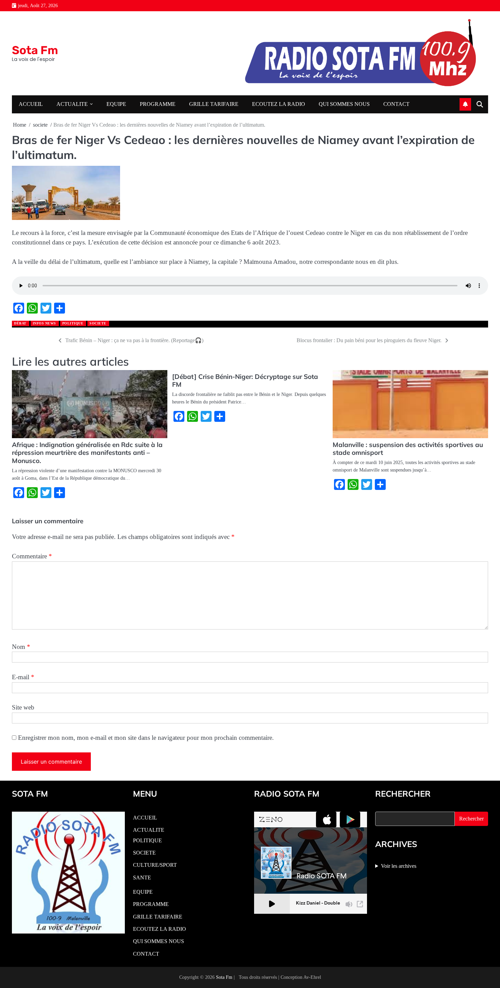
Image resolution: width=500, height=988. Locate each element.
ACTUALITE (72, 104)
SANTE (142, 878)
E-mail (23, 677)
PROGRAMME (158, 104)
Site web (23, 707)
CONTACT (396, 104)
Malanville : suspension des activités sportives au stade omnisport (408, 449)
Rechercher (471, 819)
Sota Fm (35, 50)
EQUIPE (116, 104)
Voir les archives (398, 866)
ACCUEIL (31, 104)
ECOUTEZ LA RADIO (278, 104)
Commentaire (32, 556)
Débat (20, 323)
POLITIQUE (73, 323)
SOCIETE (144, 853)
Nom (21, 646)
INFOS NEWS (44, 323)
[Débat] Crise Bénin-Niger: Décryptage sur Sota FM (245, 380)
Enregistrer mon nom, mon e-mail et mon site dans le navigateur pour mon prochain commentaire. (146, 737)
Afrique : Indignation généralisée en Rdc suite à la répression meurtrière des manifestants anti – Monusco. (87, 453)
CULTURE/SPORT (155, 865)
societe (97, 323)
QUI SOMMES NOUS (344, 104)
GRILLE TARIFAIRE (213, 104)
